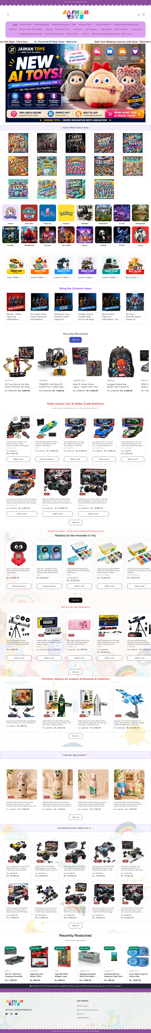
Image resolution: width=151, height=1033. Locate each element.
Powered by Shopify (73, 1031)
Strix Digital (95, 1031)
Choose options (47, 459)
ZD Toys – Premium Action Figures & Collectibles (133, 317)
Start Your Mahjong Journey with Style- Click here (82, 41)
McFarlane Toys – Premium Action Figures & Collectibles (62, 317)
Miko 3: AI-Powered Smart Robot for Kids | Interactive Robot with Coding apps (18, 571)
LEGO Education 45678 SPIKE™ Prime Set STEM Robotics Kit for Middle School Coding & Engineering (108, 571)
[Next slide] (89, 115)
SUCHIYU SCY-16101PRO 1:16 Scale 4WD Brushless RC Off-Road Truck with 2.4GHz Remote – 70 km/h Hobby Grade (75, 910)
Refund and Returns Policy (87, 1010)
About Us (80, 1014)
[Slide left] (70, 594)
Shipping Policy (83, 1018)
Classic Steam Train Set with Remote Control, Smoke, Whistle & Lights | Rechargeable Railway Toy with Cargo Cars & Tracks (18, 444)
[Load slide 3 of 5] (75, 116)
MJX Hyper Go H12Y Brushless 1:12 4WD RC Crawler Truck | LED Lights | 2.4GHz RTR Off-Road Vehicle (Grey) (75, 868)
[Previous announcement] (6, 2)
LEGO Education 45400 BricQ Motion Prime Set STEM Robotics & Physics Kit (78, 571)
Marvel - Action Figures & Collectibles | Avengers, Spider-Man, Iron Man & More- (15, 317)
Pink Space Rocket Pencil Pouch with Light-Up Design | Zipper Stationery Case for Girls (78, 642)
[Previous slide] (62, 115)
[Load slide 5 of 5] (83, 116)
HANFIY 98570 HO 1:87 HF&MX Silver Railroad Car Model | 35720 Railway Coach (49, 642)
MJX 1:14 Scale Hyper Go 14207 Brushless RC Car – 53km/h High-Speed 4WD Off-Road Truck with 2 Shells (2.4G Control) (18, 868)
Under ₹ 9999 (109, 277)
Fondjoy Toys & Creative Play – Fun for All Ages (86, 317)
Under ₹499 (12, 277)
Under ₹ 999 (37, 277)
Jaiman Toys (61, 1031)
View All (75, 340)
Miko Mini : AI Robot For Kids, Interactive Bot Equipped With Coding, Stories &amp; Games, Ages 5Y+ (47, 571)
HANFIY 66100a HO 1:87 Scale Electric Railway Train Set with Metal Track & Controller (108, 642)
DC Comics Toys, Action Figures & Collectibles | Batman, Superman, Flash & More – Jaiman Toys (40, 317)
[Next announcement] (144, 2)
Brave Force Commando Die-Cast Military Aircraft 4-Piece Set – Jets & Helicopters (21, 722)
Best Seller (131, 277)
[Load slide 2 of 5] (72, 116)
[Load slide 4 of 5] (79, 116)
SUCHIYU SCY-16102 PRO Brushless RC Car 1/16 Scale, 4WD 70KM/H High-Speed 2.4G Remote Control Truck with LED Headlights (46, 868)
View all (75, 522)
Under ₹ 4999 (85, 277)
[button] (8, 14)
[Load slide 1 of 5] (68, 116)
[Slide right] (80, 594)
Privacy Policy (82, 1006)
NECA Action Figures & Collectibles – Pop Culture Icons (110, 317)
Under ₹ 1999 (61, 277)
